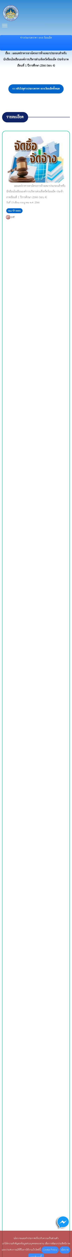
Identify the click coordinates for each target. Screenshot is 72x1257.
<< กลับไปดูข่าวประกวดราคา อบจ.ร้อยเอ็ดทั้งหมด (36, 88)
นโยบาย (65, 1250)
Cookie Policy (50, 1250)
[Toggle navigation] (4, 26)
